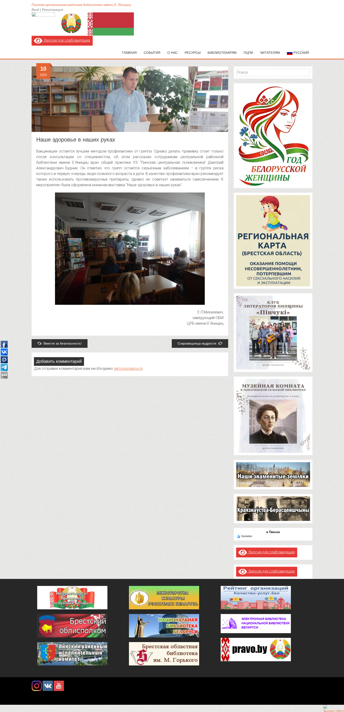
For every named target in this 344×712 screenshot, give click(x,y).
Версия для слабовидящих (66, 40)
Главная (129, 52)
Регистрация (52, 9)
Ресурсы (193, 52)
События (152, 52)
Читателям (270, 52)
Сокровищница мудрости (197, 343)
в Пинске (273, 532)
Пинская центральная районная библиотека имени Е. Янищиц (81, 5)
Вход (35, 9)
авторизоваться (128, 368)
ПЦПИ (248, 52)
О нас (172, 52)
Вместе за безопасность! (63, 343)
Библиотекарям (222, 52)
